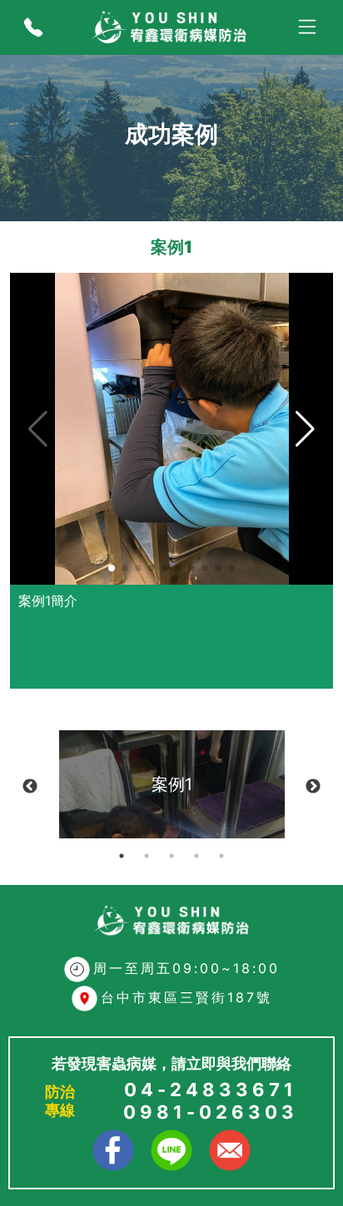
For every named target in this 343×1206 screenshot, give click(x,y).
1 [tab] (121, 856)
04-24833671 (210, 1089)
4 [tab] (196, 856)
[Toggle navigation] (307, 27)
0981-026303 (210, 1112)
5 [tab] (221, 856)
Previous (30, 786)
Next (313, 786)
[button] (111, 568)
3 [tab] (171, 856)
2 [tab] (146, 856)
